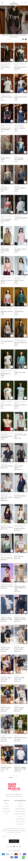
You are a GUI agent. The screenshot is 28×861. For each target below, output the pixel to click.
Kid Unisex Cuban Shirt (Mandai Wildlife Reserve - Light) (20, 588)
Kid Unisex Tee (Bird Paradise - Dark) (5, 648)
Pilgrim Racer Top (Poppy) (7, 527)
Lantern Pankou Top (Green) (19, 312)
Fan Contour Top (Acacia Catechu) (20, 188)
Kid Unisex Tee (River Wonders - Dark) (5, 708)
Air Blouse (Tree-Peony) (19, 372)
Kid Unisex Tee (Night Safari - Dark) (19, 678)
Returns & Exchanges (20, 811)
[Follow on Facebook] (8, 846)
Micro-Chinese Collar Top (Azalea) (20, 405)
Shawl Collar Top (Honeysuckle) (5, 188)
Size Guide (20, 806)
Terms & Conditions (20, 821)
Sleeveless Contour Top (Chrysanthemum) (6, 128)
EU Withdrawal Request (20, 814)
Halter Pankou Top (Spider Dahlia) (7, 312)
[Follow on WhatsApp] (20, 846)
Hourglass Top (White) (19, 528)
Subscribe (14, 841)
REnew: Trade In (6, 811)
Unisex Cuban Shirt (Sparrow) (18, 466)
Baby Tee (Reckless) (18, 556)
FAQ (20, 803)
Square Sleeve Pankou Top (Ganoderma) (20, 67)
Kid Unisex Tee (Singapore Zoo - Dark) (7, 738)
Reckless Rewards (20, 819)
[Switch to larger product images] (23, 39)
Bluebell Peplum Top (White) (5, 374)
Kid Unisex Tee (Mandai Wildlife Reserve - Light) (6, 618)
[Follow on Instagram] (11, 846)
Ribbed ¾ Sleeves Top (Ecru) (7, 586)
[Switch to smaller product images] (25, 39)
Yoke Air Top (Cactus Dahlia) (19, 281)
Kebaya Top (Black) (5, 67)
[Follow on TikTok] (17, 846)
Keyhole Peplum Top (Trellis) (5, 158)
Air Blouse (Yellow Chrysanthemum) (5, 249)
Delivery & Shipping (20, 808)
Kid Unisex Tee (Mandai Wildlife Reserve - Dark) (20, 618)
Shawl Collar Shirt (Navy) (20, 496)
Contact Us (6, 806)
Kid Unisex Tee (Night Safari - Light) (6, 678)
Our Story (6, 803)
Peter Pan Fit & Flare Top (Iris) (6, 405)
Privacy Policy (20, 824)
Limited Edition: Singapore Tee (7, 97)
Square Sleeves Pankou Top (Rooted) (7, 281)
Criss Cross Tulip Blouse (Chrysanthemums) (6, 219)
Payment (20, 816)
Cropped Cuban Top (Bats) (7, 466)
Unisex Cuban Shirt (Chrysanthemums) (18, 158)
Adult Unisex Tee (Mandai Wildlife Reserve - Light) (20, 768)
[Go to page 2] (17, 775)
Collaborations (6, 808)
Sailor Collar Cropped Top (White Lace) (7, 498)
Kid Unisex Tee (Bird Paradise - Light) (19, 648)
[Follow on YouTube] (14, 846)
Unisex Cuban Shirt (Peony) (7, 341)
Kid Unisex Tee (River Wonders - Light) (19, 708)
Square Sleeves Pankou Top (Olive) (20, 343)
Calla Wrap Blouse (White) (20, 218)
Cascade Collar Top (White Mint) (20, 435)
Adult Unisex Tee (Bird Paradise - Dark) (6, 768)
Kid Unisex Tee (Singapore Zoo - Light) (20, 738)
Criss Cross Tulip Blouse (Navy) (19, 128)
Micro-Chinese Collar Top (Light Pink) (20, 249)
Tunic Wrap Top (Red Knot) (7, 558)
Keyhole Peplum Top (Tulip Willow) (20, 97)
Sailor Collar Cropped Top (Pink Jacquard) (7, 436)
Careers (6, 814)
